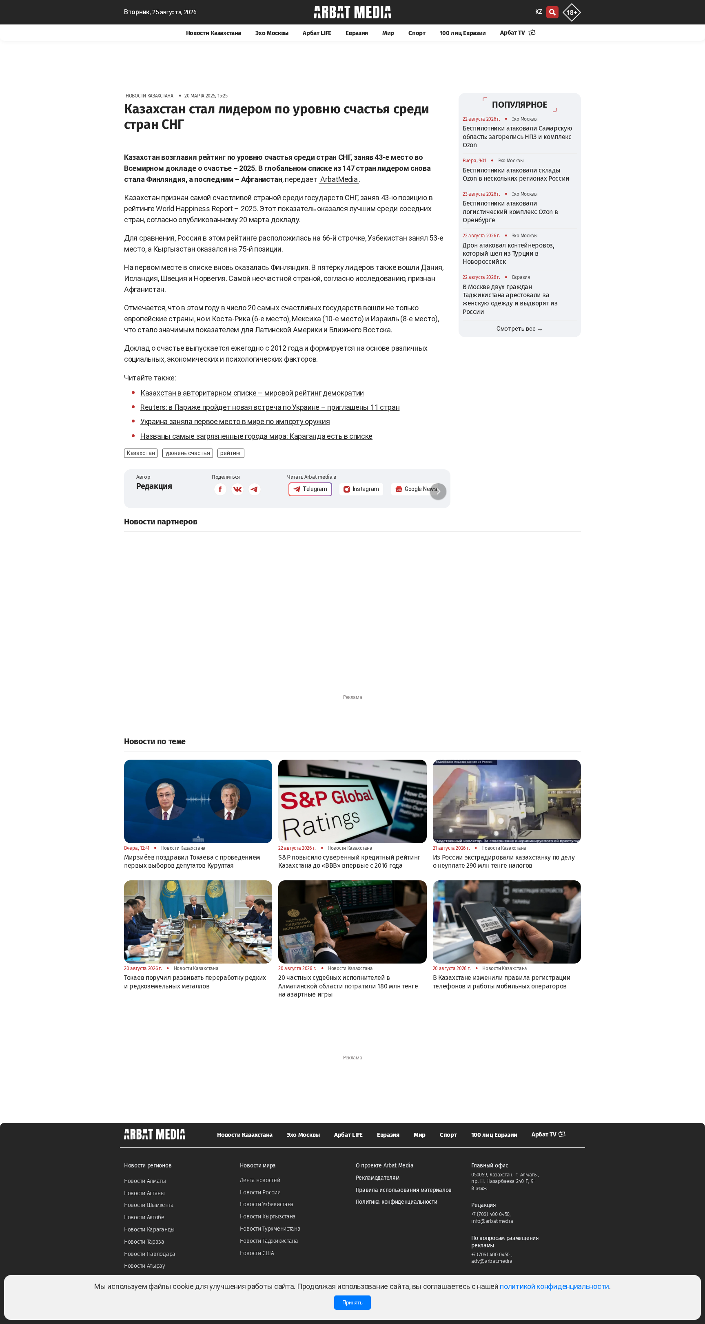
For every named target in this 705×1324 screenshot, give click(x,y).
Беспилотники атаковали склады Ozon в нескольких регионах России (516, 174)
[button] (438, 491)
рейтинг (231, 453)
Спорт (417, 33)
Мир (388, 33)
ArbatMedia (338, 179)
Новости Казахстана (214, 33)
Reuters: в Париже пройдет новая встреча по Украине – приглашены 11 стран (269, 407)
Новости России (260, 1192)
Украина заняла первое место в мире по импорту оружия (235, 421)
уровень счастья (187, 453)
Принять (352, 1303)
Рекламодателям (377, 1177)
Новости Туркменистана (270, 1228)
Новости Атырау (144, 1265)
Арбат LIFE (317, 33)
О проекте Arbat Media (385, 1165)
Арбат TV (513, 32)
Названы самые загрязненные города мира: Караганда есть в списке (256, 436)
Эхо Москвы (271, 33)
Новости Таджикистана (269, 1241)
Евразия (357, 33)
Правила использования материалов (404, 1190)
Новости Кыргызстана (268, 1216)
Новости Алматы (145, 1181)
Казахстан (141, 453)
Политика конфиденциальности (396, 1201)
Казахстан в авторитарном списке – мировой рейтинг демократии (252, 393)
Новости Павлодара (149, 1254)
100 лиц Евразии (463, 33)
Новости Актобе (144, 1217)
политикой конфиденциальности (554, 1286)
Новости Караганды (149, 1229)
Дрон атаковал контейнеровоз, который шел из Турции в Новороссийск (508, 253)
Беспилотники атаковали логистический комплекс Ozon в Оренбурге (510, 211)
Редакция (154, 486)
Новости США (257, 1253)
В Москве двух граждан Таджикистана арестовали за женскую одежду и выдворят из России (510, 299)
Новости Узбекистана (267, 1204)
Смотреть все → (520, 328)
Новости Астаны (144, 1193)
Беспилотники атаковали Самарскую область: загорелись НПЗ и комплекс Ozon (517, 136)
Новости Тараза (144, 1241)
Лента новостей (260, 1180)
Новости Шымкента (148, 1205)
